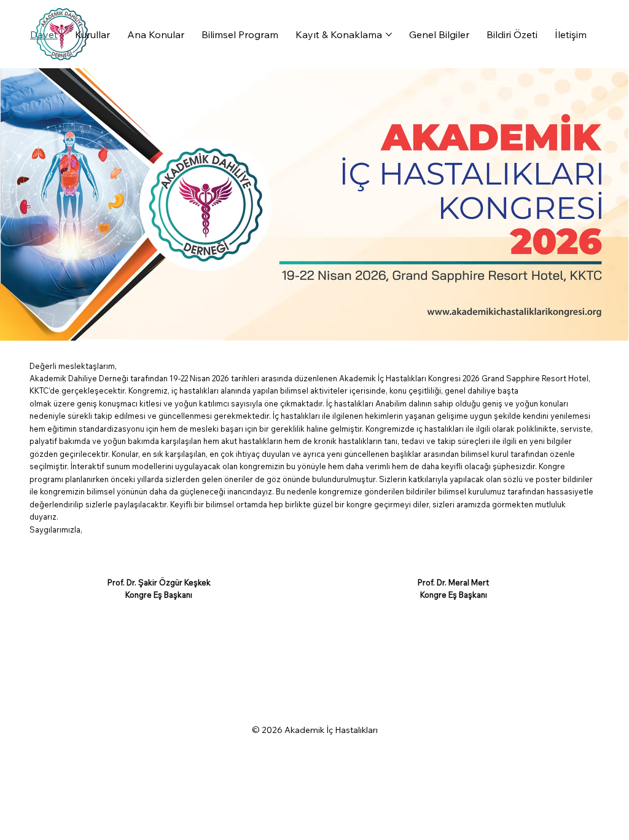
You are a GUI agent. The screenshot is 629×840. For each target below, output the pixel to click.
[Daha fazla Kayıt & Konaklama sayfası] (389, 34)
